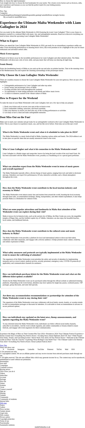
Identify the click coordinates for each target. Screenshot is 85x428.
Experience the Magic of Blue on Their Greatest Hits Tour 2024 (22, 334)
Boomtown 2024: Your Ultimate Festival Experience (64, 334)
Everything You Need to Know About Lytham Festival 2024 (30, 342)
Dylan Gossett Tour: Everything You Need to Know (18, 336)
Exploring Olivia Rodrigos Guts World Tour (41, 340)
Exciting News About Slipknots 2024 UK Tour (54, 336)
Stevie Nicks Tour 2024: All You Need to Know (48, 338)
